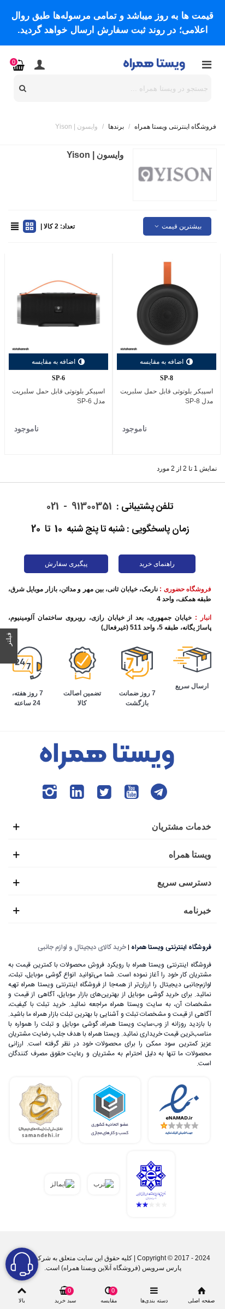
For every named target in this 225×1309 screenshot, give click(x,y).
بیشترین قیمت (181, 226)
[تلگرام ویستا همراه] (159, 792)
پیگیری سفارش (66, 564)
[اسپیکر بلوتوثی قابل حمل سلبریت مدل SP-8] (166, 303)
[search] (23, 88)
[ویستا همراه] (155, 64)
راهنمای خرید (157, 564)
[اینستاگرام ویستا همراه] (50, 792)
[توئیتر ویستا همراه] (104, 792)
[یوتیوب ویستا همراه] (131, 792)
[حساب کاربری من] (39, 64)
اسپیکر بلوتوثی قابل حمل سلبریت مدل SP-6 (58, 396)
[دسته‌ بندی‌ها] (206, 64)
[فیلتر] (8, 655)
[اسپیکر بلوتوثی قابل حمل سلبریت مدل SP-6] (58, 303)
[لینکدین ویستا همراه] (77, 792)
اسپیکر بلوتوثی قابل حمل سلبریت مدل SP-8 (166, 396)
